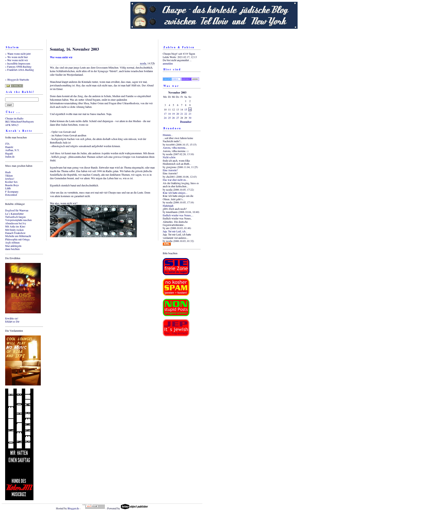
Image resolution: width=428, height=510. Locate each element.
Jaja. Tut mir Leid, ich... (175, 231)
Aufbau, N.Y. (12, 150)
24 (165, 117)
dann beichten (12, 249)
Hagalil (9, 153)
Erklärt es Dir (12, 321)
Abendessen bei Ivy (15, 223)
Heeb (8, 172)
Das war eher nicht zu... (175, 179)
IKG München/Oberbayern (19, 121)
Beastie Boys (12, 185)
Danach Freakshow (15, 233)
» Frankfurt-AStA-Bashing (19, 69)
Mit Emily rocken (14, 229)
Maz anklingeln (13, 246)
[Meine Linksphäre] (172, 76)
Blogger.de (73, 508)
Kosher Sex (11, 181)
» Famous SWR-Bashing (18, 66)
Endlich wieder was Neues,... (178, 215)
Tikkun (9, 175)
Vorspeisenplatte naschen (18, 220)
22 (185, 113)
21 (181, 113)
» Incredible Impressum (17, 63)
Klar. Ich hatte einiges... (175, 192)
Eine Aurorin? (170, 170)
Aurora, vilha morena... (175, 147)
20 (177, 113)
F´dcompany (12, 191)
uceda (143, 63)
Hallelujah (168, 205)
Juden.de (9, 156)
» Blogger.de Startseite (17, 79)
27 (177, 117)
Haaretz (9, 147)
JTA (7, 143)
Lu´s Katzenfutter (14, 213)
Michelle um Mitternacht (18, 236)
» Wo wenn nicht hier (16, 57)
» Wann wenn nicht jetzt (18, 53)
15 (185, 109)
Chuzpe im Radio (14, 118)
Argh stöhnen (12, 242)
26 (173, 117)
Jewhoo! (9, 178)
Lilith (8, 188)
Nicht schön (169, 157)
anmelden (168, 63)
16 (190, 109)
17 (165, 113)
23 (190, 113)
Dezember (185, 122)
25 (169, 117)
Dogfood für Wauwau (16, 210)
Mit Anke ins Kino (15, 226)
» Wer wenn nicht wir (16, 60)
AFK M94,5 (12, 125)
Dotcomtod (11, 194)
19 (173, 113)
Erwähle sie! (11, 318)
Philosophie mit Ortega (17, 239)
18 (169, 113)
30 (190, 117)
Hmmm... (168, 135)
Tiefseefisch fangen (15, 217)
